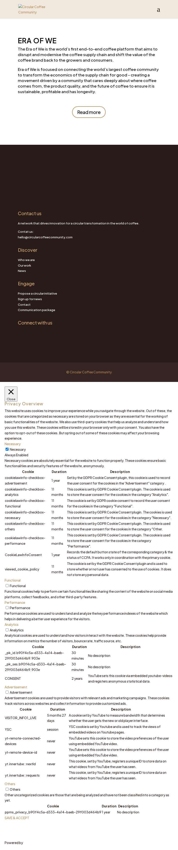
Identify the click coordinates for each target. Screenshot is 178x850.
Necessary (18, 449)
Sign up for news (30, 299)
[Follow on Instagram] (21, 333)
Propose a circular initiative (37, 293)
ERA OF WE (37, 40)
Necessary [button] (13, 444)
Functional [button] (13, 580)
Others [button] (10, 784)
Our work (24, 265)
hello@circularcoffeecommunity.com (45, 237)
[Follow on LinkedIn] (31, 333)
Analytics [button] (12, 624)
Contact (24, 304)
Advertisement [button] (16, 687)
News (22, 271)
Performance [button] (15, 602)
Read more (89, 112)
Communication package (36, 310)
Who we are (26, 260)
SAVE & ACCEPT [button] (17, 818)
